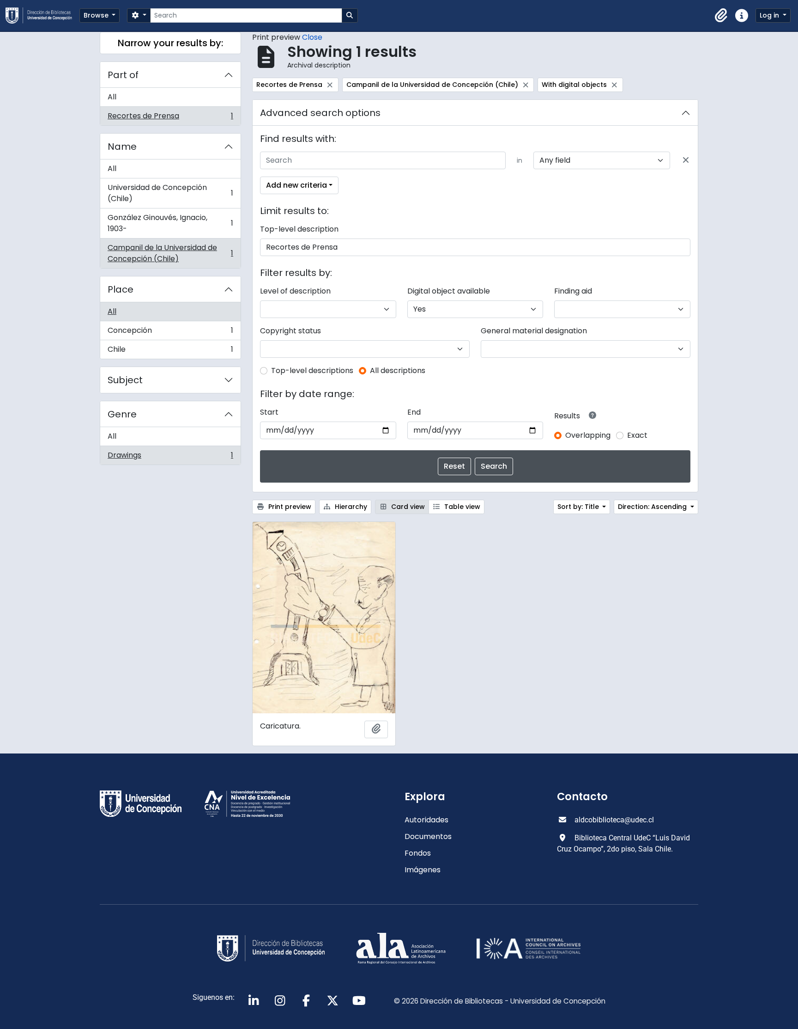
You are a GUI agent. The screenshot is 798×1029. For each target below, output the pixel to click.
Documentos (428, 836)
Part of (123, 74)
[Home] (42, 15)
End (414, 412)
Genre (122, 414)
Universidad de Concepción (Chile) (170, 193)
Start (269, 412)
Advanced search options (320, 112)
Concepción (170, 332)
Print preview (288, 506)
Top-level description (299, 229)
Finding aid (573, 291)
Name (122, 146)
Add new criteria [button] (296, 185)
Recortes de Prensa (170, 117)
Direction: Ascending (653, 506)
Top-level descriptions (312, 370)
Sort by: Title (579, 506)
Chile (170, 351)
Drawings (170, 457)
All (112, 97)
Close (312, 37)
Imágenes (423, 869)
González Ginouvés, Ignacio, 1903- (170, 223)
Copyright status (290, 330)
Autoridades (426, 820)
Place (120, 289)
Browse (97, 15)
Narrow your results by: (170, 43)
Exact (637, 435)
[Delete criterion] (685, 160)
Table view (461, 506)
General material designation (534, 330)
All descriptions (397, 370)
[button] (721, 16)
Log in (770, 15)
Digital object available (448, 291)
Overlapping (588, 435)
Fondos (418, 853)
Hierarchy (350, 506)
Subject (125, 380)
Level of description (295, 291)
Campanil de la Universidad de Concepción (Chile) (170, 253)
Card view (407, 506)
